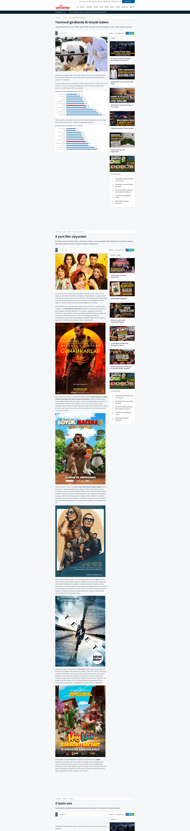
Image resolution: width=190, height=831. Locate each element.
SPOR (101, 7)
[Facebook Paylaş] (127, 33)
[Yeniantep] (62, 7)
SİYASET (96, 7)
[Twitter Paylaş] (130, 33)
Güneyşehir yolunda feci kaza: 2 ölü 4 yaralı (84, 12)
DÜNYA (112, 7)
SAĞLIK (118, 7)
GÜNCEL (82, 7)
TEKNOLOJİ (125, 7)
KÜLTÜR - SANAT (67, 232)
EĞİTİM (107, 7)
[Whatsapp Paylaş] (132, 33)
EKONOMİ (89, 7)
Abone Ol (111, 33)
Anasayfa (58, 17)
